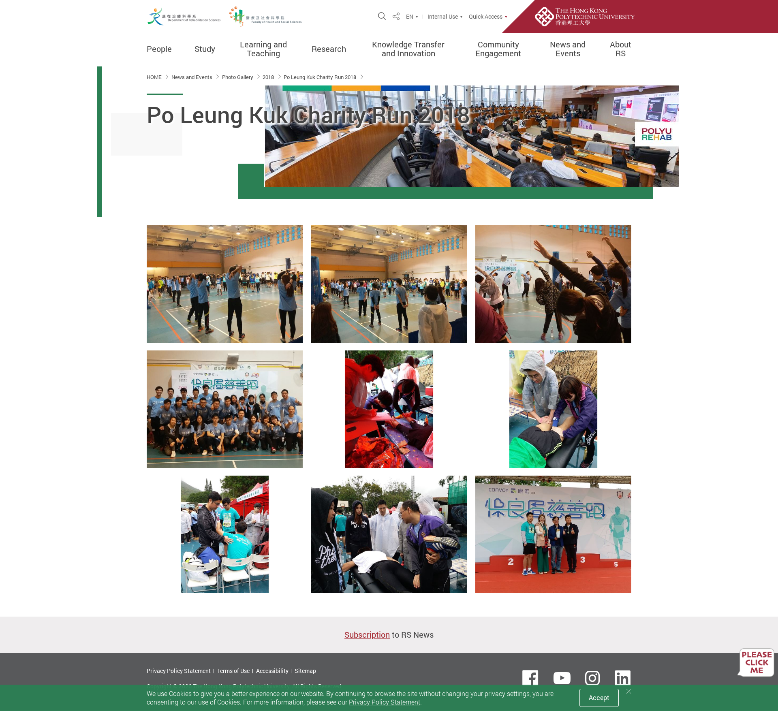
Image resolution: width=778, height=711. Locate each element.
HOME (155, 77)
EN (409, 16)
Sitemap (305, 671)
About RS (620, 49)
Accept (599, 697)
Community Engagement (498, 49)
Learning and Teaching (263, 49)
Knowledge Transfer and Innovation (408, 49)
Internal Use (442, 16)
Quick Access (485, 16)
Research (329, 49)
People (159, 49)
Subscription (367, 634)
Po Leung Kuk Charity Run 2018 (320, 77)
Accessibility (272, 671)
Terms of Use (233, 671)
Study (204, 49)
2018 (269, 77)
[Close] (629, 691)
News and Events (568, 49)
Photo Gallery (238, 77)
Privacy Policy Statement (179, 671)
